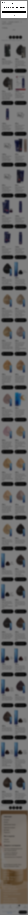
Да (14, 12)
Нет (14, 15)
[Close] (25, 3)
